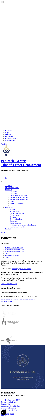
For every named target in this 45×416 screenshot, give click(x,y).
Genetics (13, 217)
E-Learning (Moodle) (8, 408)
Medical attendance (12, 188)
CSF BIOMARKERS (17, 213)
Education (8, 190)
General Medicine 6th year (19, 199)
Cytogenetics (14, 215)
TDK (11, 205)
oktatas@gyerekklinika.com (21, 269)
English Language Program (10, 410)
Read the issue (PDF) (12, 400)
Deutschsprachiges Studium (10, 406)
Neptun (7, 132)
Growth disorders (16, 219)
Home (3, 232)
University (8, 131)
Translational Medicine (17, 227)
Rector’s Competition (17, 203)
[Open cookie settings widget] (3, 412)
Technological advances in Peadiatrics (23, 225)
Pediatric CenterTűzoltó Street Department (21, 163)
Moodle (8, 134)
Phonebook (9, 136)
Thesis (12, 201)
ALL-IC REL (14, 211)
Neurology (13, 221)
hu (6, 178)
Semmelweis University (9, 402)
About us (8, 186)
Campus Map (10, 140)
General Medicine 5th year (19, 197)
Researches (9, 207)
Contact (8, 229)
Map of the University (6, 301)
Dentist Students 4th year (18, 195)
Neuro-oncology (15, 223)
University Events (11, 138)
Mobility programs (7, 414)
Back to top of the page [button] (9, 284)
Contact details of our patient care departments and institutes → (18, 299)
